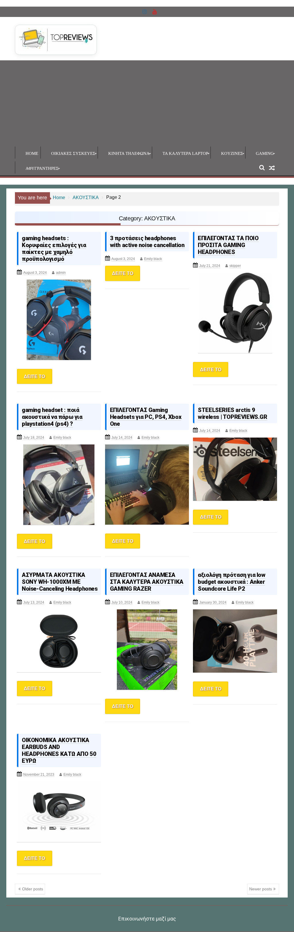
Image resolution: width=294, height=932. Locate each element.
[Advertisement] (147, 103)
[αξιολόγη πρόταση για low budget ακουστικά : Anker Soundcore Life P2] (235, 641)
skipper (235, 266)
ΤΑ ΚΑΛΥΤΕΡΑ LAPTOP (185, 153)
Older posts (32, 889)
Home (32, 153)
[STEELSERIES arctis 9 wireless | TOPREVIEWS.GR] (235, 469)
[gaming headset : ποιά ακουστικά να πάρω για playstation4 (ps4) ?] (58, 484)
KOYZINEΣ (232, 153)
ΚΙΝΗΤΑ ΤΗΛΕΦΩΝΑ (129, 153)
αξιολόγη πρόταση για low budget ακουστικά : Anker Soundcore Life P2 (231, 581)
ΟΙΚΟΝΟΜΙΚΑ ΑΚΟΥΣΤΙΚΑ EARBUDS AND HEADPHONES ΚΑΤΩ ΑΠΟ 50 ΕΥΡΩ (59, 750)
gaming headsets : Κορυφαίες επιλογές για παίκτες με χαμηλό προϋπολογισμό (54, 248)
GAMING (265, 153)
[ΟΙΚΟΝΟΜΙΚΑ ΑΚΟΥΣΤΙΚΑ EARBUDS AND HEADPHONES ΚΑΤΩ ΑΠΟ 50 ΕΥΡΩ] (59, 811)
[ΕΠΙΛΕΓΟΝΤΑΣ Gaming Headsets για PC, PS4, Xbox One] (147, 484)
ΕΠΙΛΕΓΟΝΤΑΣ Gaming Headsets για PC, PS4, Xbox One (145, 417)
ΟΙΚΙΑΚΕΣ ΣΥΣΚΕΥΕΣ (73, 153)
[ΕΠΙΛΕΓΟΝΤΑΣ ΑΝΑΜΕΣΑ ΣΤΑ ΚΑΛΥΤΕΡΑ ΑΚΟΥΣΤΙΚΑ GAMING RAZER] (147, 649)
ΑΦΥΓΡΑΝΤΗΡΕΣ (42, 168)
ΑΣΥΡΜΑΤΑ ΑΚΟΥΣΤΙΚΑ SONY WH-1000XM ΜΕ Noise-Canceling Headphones (60, 581)
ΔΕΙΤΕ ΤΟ (34, 376)
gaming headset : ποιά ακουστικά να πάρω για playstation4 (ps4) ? (52, 417)
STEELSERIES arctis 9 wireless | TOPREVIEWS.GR (232, 413)
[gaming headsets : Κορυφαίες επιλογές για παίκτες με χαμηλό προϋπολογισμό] (59, 320)
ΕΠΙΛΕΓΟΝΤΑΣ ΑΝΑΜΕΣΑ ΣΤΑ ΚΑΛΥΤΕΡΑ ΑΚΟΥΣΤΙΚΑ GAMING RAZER (146, 581)
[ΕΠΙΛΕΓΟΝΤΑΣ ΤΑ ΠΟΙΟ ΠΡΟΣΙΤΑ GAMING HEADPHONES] (235, 313)
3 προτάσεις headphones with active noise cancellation (147, 242)
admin (61, 273)
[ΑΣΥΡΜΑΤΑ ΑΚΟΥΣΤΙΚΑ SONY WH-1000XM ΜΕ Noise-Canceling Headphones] (59, 640)
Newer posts (260, 889)
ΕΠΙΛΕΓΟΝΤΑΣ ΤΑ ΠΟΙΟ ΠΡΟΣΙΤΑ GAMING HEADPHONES (228, 245)
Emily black (153, 259)
